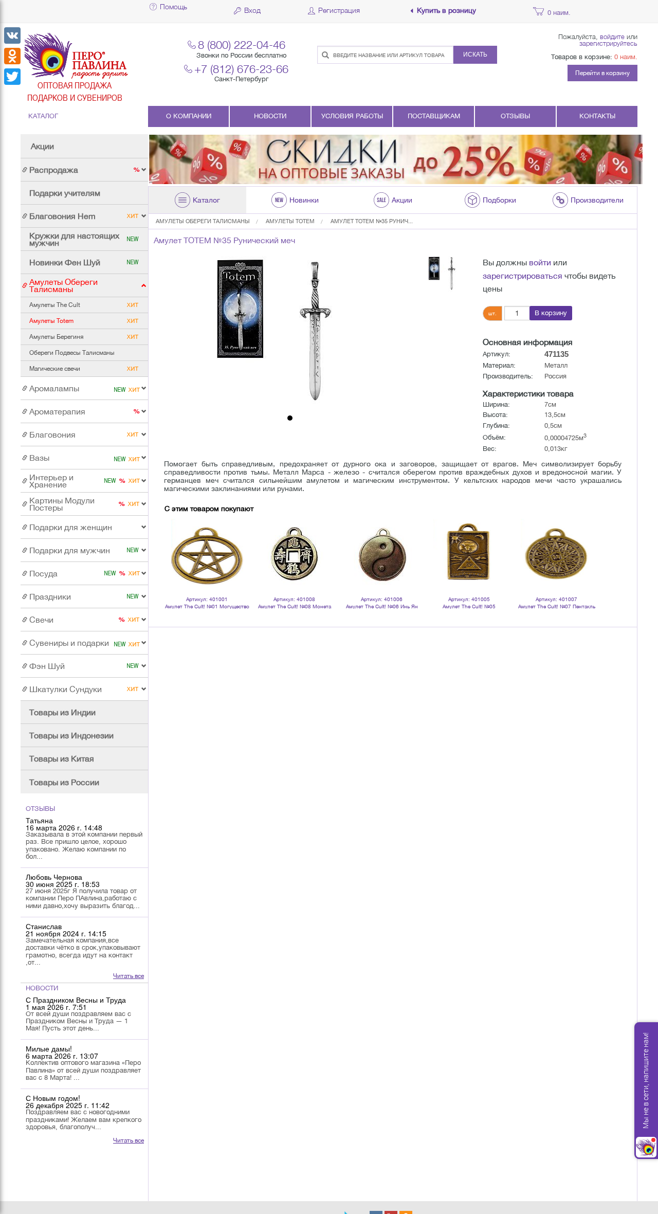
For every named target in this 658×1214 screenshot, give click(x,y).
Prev (178, 541)
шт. (492, 313)
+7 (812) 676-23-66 (241, 69)
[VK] (12, 35)
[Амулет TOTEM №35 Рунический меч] (290, 333)
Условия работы (352, 116)
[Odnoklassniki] (12, 56)
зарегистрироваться (522, 275)
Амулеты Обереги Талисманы (203, 221)
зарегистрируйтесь (608, 43)
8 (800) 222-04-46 (241, 44)
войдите (612, 36)
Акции (42, 146)
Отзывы (515, 116)
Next (583, 541)
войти (540, 262)
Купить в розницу (446, 10)
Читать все (128, 976)
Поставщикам (434, 116)
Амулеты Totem (290, 221)
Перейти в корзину (602, 73)
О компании (188, 116)
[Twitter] (12, 76)
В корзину (551, 313)
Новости (270, 116)
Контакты (597, 116)
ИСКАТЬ (475, 54)
